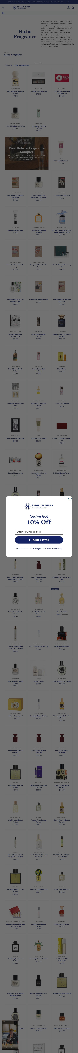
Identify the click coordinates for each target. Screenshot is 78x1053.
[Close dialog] (70, 498)
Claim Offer (39, 540)
